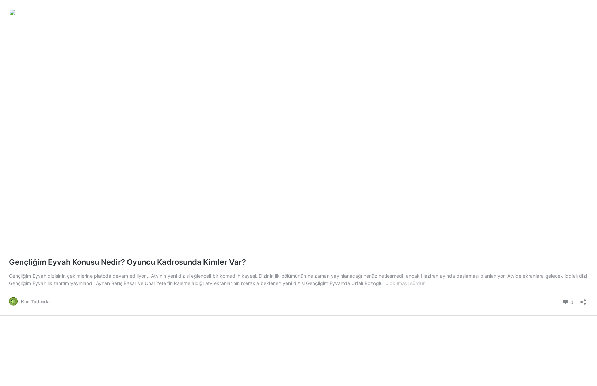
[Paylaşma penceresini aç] (583, 299)
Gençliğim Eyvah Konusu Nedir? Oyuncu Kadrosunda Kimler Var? (127, 261)
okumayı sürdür (407, 283)
